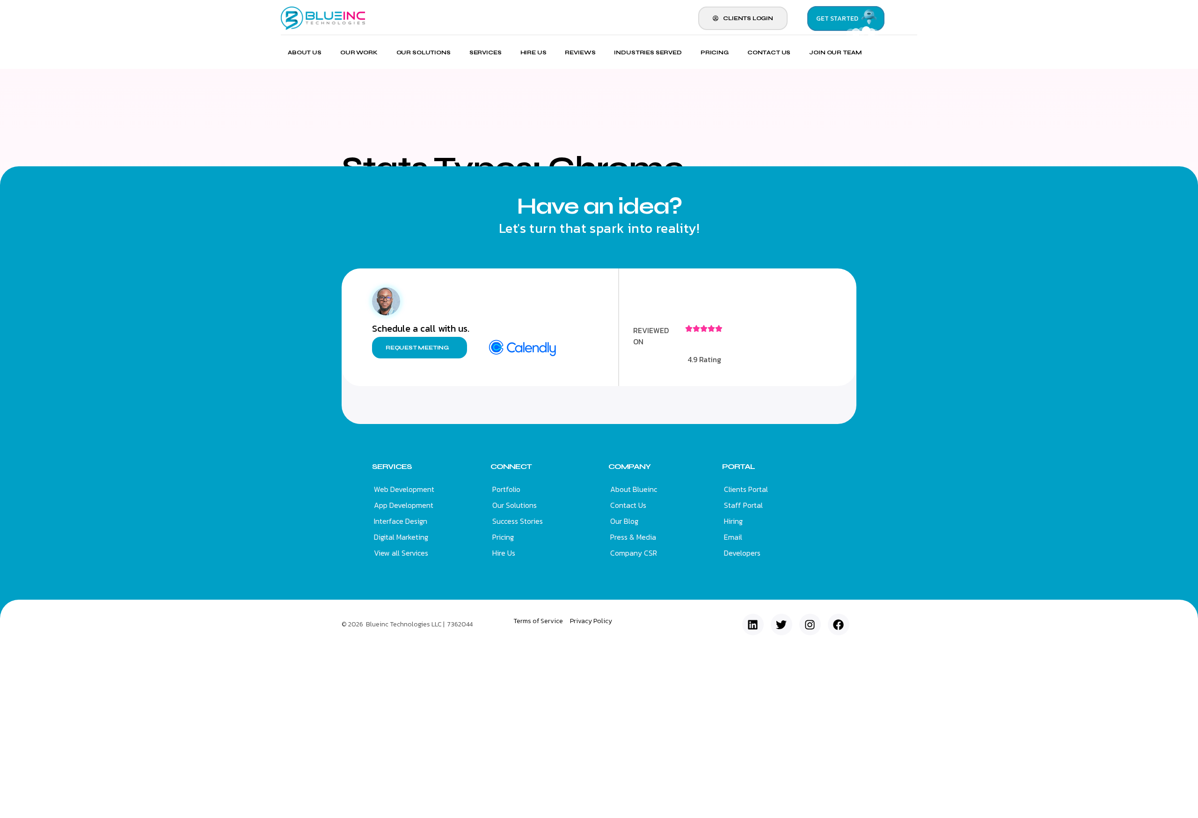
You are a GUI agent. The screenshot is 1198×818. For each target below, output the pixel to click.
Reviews (580, 52)
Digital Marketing (401, 537)
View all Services (401, 552)
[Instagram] (810, 624)
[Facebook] (838, 624)
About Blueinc (633, 489)
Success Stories (517, 521)
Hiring (733, 521)
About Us (304, 52)
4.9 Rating (704, 359)
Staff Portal (743, 505)
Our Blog (624, 521)
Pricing (715, 52)
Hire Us (533, 52)
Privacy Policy (591, 621)
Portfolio (506, 489)
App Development (403, 505)
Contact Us (769, 52)
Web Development (404, 489)
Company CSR (633, 552)
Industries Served (647, 52)
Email (733, 537)
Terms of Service (538, 621)
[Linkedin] (753, 624)
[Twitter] (781, 624)
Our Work (359, 52)
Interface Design (400, 521)
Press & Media (633, 537)
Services (485, 52)
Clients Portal (746, 489)
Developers (742, 552)
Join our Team (835, 52)
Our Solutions (423, 52)
